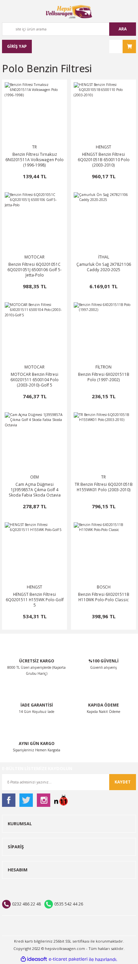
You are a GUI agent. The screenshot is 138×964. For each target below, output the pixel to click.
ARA (123, 29)
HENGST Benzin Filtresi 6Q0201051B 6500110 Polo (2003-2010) (104, 159)
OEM (34, 477)
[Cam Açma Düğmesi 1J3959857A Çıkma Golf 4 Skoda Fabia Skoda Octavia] (34, 442)
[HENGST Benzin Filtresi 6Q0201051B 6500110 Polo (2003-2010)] (103, 112)
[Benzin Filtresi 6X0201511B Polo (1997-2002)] (103, 332)
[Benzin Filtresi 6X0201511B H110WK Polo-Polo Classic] (103, 552)
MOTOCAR (34, 257)
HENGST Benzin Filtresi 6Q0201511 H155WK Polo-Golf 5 (35, 600)
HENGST (103, 147)
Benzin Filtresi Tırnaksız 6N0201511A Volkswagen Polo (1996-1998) (34, 159)
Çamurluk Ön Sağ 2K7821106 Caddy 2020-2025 (103, 266)
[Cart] (122, 46)
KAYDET (123, 782)
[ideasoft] (33, 959)
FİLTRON (103, 367)
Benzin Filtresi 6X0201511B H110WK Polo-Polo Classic (103, 597)
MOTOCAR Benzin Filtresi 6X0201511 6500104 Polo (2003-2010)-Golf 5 (34, 379)
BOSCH (104, 587)
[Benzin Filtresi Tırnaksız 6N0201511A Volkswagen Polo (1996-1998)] (34, 112)
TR (34, 147)
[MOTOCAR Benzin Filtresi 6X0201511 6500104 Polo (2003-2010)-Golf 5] (34, 332)
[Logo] (69, 11)
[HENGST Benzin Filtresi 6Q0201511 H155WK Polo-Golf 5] (34, 552)
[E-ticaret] (68, 959)
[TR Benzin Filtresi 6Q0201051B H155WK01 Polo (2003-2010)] (103, 442)
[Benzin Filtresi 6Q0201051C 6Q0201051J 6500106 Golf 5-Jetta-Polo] (34, 222)
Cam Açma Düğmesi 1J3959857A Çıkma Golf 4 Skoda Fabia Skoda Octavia (35, 489)
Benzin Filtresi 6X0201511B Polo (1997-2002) (103, 376)
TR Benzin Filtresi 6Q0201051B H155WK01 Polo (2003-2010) (104, 486)
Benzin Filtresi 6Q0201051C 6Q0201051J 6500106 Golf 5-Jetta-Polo (34, 269)
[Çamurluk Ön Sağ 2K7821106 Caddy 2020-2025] (103, 222)
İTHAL (103, 257)
